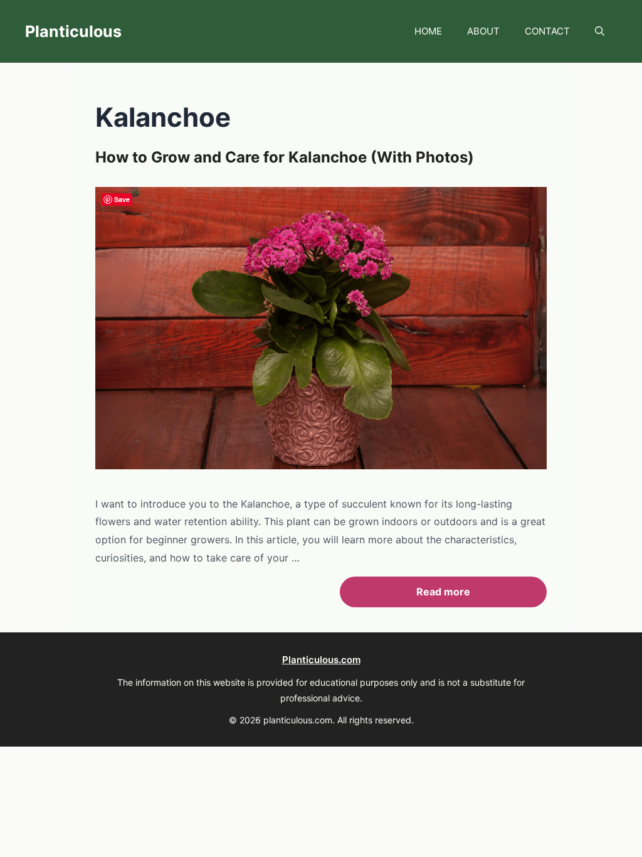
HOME (428, 31)
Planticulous (73, 31)
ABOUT (483, 31)
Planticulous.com (321, 660)
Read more (443, 591)
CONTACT (547, 31)
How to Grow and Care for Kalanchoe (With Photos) (284, 157)
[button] (599, 31)
